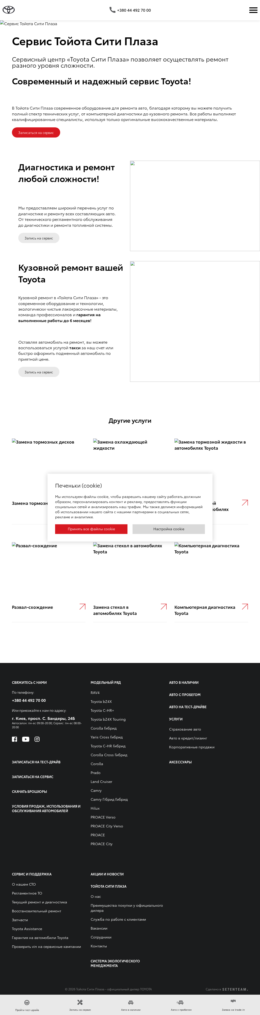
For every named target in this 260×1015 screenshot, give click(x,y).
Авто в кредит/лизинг (188, 737)
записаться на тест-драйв (36, 762)
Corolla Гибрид (104, 728)
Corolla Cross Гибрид (109, 754)
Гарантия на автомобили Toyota (40, 937)
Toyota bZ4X (101, 701)
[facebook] (14, 739)
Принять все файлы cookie (91, 528)
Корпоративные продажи (192, 746)
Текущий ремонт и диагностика (39, 901)
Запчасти (20, 919)
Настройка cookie (168, 528)
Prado (96, 772)
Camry (96, 790)
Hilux (95, 808)
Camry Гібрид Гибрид (109, 799)
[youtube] (25, 739)
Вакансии (99, 928)
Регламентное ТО (27, 893)
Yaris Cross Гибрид (107, 736)
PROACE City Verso (107, 825)
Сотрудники (101, 937)
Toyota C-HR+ (102, 710)
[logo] (9, 10)
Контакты (99, 945)
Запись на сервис (39, 238)
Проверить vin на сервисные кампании (46, 946)
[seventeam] (235, 989)
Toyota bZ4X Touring (108, 719)
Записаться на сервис (36, 132)
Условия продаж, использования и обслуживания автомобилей (46, 808)
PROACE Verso (103, 817)
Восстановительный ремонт (36, 910)
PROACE (98, 834)
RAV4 (95, 692)
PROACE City (101, 843)
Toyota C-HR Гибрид (108, 745)
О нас (96, 896)
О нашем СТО (24, 884)
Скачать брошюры (29, 791)
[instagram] (37, 739)
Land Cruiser (101, 781)
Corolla (97, 763)
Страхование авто (185, 729)
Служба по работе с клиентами (118, 919)
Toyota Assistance (27, 928)
